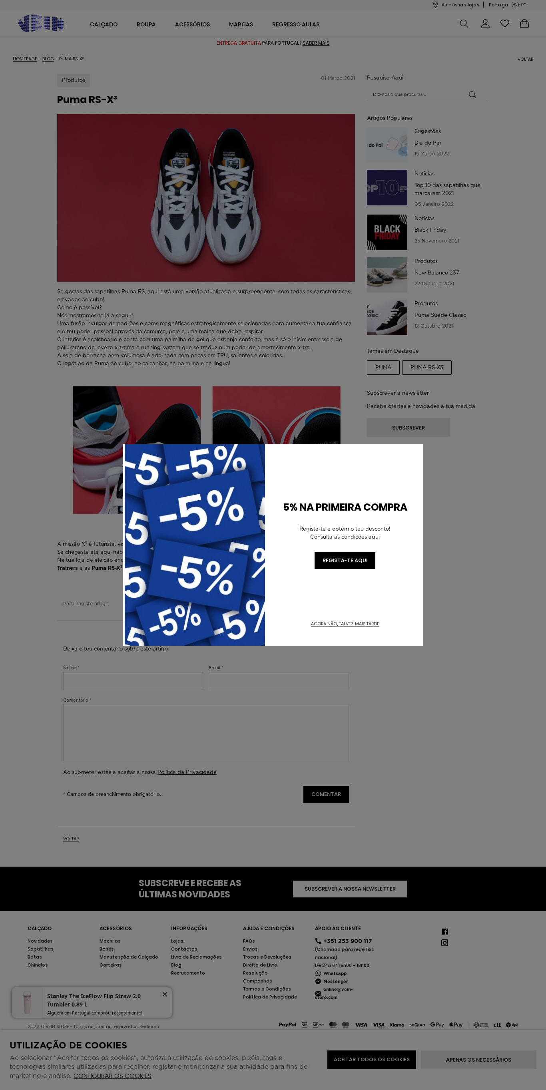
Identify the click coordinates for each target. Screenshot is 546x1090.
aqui (374, 537)
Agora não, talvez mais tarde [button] (345, 624)
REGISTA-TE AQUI (345, 560)
